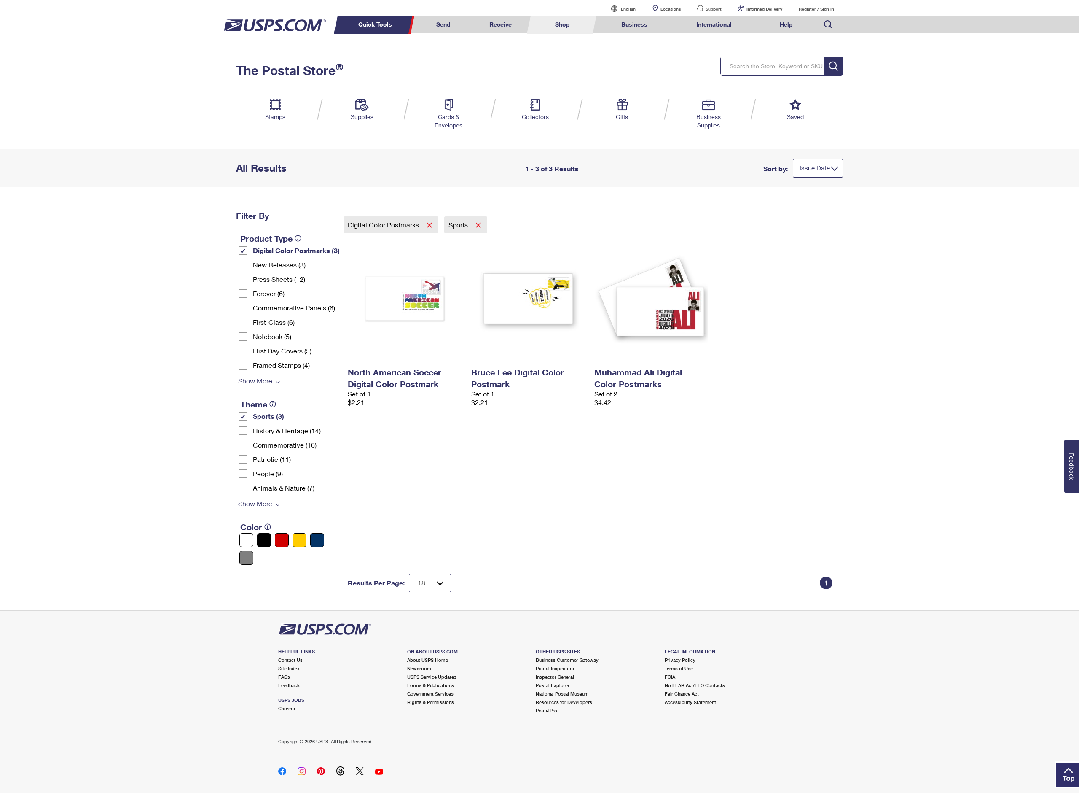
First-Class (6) (274, 322)
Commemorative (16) (285, 445)
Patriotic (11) (272, 459)
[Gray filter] (246, 558)
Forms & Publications (430, 685)
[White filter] (246, 540)
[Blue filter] (317, 540)
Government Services (430, 693)
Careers (286, 708)
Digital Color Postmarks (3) (296, 250)
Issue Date (815, 168)
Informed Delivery (764, 8)
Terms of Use (679, 668)
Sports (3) (268, 416)
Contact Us (290, 660)
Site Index (289, 668)
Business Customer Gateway (567, 660)
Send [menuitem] (443, 24)
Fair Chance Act (682, 693)
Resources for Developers (564, 702)
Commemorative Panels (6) (294, 308)
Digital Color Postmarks (384, 225)
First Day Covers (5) (282, 351)
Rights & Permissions (430, 702)
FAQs (284, 677)
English (620, 8)
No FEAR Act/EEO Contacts (695, 685)
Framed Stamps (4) (281, 365)
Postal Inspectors (555, 668)
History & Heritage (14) (287, 430)
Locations (670, 8)
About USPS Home (427, 660)
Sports (459, 225)
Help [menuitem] (786, 24)
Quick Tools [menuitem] (375, 24)
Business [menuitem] (634, 24)
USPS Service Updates (431, 677)
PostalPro (546, 710)
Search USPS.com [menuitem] (828, 25)
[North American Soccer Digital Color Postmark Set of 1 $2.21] (405, 299)
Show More (255, 381)
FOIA (670, 677)
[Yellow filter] (299, 540)
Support (714, 8)
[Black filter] (264, 540)
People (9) (268, 473)
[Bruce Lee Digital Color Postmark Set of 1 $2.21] (528, 299)
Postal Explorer (552, 685)
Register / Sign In (816, 8)
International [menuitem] (714, 24)
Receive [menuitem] (500, 24)
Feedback (289, 685)
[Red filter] (282, 540)
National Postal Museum (562, 693)
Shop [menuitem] (562, 24)
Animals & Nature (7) (283, 488)
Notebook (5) (272, 336)
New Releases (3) (279, 265)
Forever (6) (269, 293)
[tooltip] (298, 238)
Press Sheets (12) (279, 279)
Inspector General (555, 677)
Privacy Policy (680, 660)
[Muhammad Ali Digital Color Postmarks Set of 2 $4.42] (651, 299)
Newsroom (419, 668)
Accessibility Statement (690, 702)
